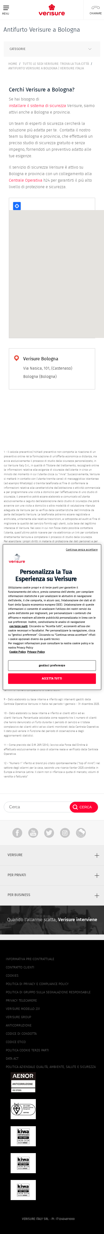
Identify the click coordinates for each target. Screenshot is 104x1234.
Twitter (49, 833)
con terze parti (18, 626)
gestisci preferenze (52, 665)
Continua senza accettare (82, 549)
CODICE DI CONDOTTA (21, 1033)
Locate (17, 206)
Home (12, 64)
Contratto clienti (20, 967)
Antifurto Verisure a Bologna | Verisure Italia (46, 68)
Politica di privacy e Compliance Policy (37, 984)
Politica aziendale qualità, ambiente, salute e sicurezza (51, 1067)
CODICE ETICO (16, 1042)
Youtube (33, 833)
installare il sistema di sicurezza (37, 106)
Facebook (17, 833)
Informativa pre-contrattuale (30, 959)
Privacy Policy (36, 652)
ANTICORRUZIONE (19, 1025)
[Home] (51, 9)
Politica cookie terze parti (27, 1050)
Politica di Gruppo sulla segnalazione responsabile (48, 992)
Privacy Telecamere (21, 1000)
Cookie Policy (17, 652)
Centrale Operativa (25, 180)
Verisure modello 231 (23, 1009)
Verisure (81, 833)
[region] (52, 617)
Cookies (12, 975)
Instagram (65, 833)
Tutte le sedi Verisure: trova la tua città (56, 64)
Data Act (12, 1058)
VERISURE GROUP (18, 1017)
